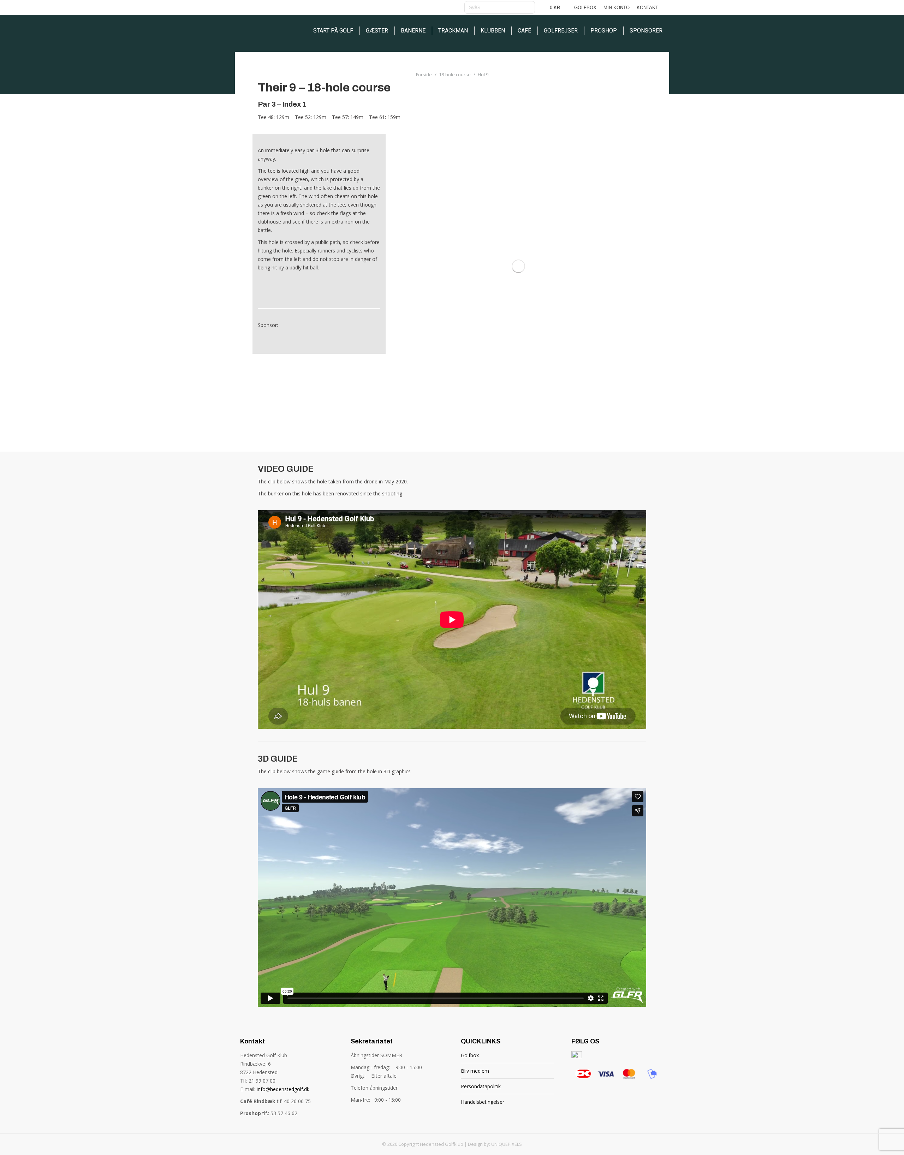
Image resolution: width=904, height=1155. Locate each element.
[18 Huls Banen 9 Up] (518, 266)
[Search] (529, 7)
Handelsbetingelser (482, 1102)
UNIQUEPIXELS (506, 1144)
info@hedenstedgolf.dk (283, 1089)
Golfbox (470, 1055)
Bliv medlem (475, 1070)
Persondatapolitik (481, 1086)
